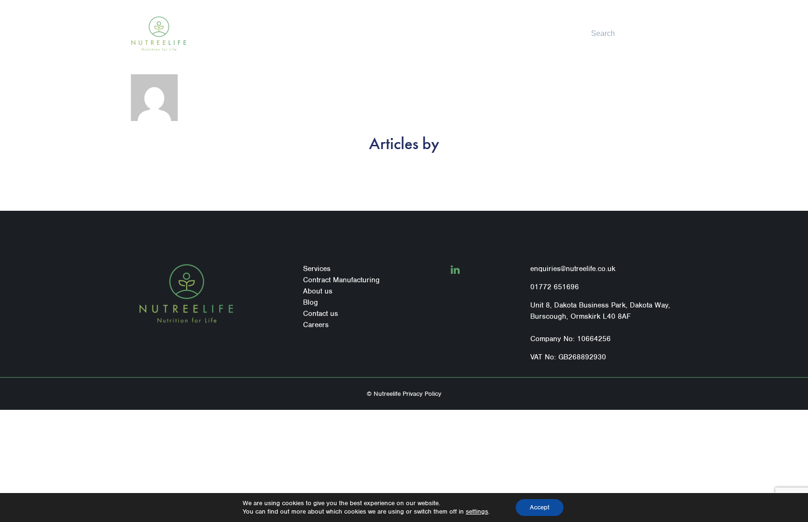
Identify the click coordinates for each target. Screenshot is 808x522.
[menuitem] (291, 34)
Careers (316, 324)
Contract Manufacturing (354, 33)
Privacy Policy (422, 394)
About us (421, 33)
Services (288, 33)
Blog (450, 33)
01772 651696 (554, 287)
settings (477, 511)
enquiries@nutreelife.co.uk (572, 268)
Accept (539, 507)
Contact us (482, 33)
